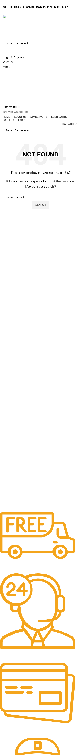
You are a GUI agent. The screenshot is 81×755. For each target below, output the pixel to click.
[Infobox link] (37, 542)
